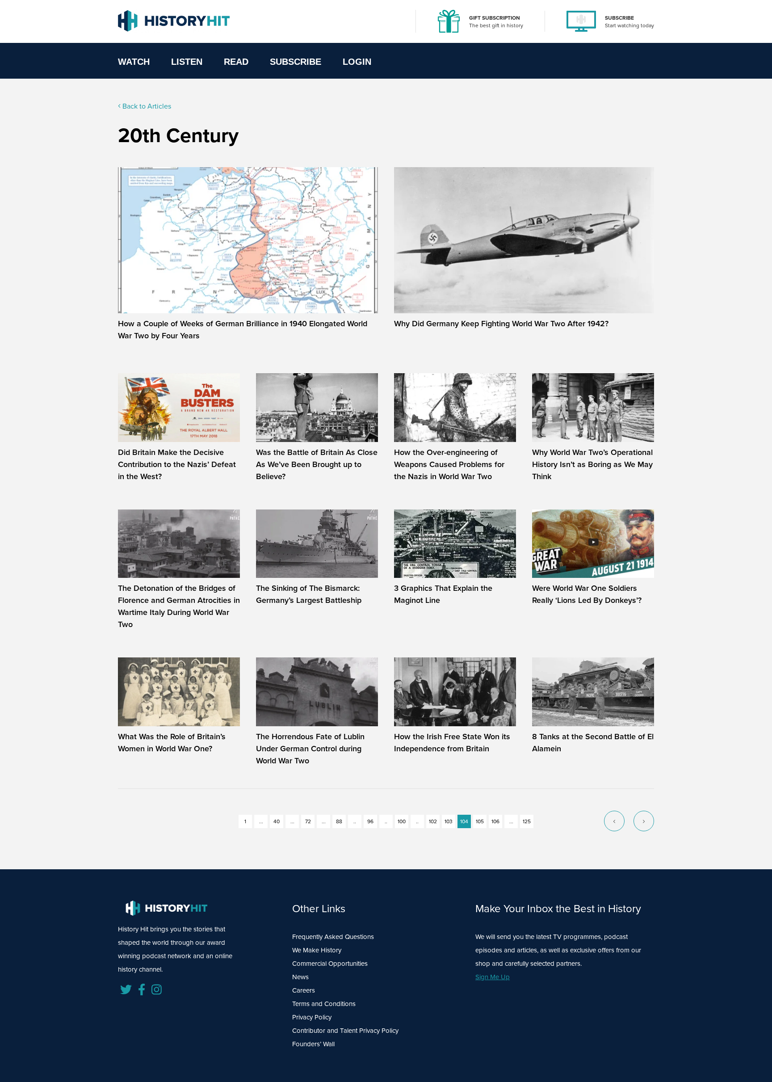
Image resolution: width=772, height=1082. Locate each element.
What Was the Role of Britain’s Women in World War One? (172, 742)
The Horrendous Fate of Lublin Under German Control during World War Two (310, 748)
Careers (303, 990)
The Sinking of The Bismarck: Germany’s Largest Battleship (308, 594)
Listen (186, 62)
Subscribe (295, 62)
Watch (134, 62)
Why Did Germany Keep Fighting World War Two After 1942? (501, 323)
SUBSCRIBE (619, 18)
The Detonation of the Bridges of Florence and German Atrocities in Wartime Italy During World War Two (179, 606)
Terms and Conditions (324, 1004)
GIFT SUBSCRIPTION (494, 18)
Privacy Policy (311, 1017)
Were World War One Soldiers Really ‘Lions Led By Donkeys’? (587, 594)
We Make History (316, 950)
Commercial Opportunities (330, 963)
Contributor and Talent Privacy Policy (345, 1031)
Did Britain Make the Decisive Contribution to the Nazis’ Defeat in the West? (177, 464)
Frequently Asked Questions (333, 937)
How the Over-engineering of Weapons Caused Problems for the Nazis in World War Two (449, 464)
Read (236, 62)
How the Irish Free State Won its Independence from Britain (452, 742)
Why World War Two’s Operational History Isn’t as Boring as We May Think (592, 464)
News (300, 977)
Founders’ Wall (313, 1044)
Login (357, 62)
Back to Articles (146, 106)
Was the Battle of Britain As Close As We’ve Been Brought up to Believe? (317, 464)
